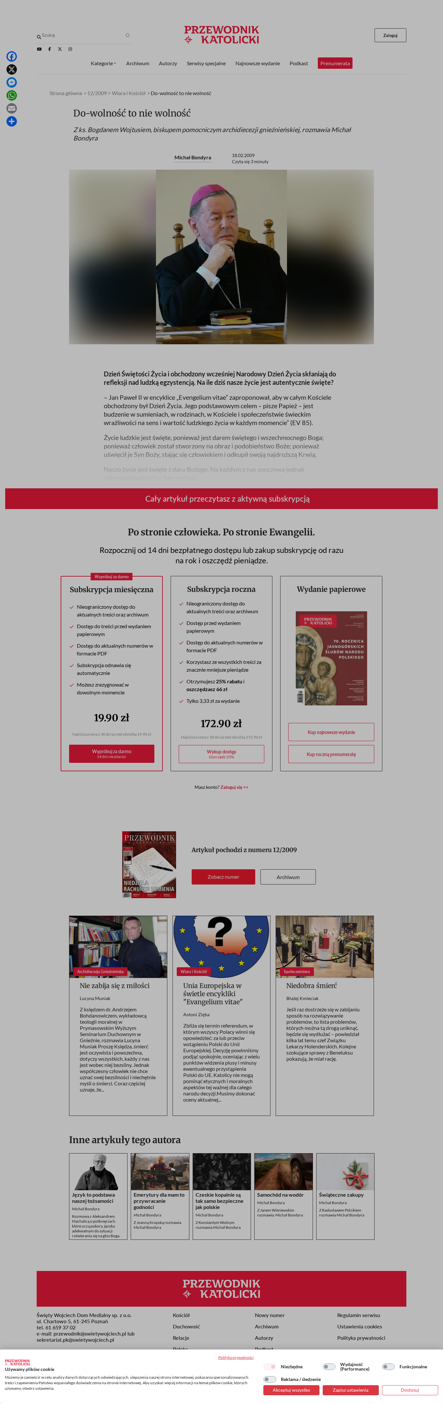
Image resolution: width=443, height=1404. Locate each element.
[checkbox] (269, 1366)
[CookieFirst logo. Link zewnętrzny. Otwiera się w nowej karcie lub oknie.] (17, 1362)
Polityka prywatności (236, 1357)
